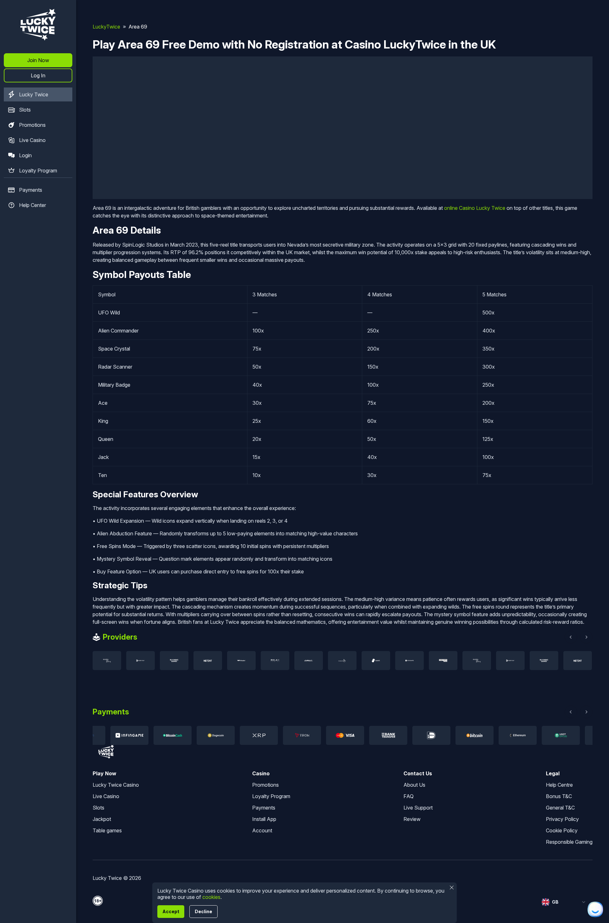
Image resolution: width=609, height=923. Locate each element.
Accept (170, 911)
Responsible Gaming (569, 842)
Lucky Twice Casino (116, 785)
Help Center (32, 205)
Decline (203, 911)
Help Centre (559, 785)
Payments (30, 190)
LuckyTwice (106, 26)
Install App (264, 819)
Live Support (418, 807)
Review (412, 819)
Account (262, 830)
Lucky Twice (33, 94)
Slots (25, 109)
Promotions (32, 125)
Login (25, 155)
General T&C (560, 807)
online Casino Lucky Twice (474, 208)
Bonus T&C (559, 796)
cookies (211, 897)
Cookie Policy (562, 830)
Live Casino (32, 140)
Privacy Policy (562, 819)
